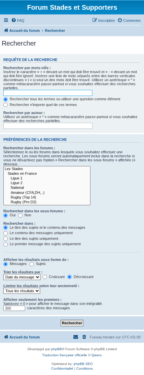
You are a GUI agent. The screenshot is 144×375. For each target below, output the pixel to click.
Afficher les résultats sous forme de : (36, 260)
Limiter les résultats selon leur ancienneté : (41, 286)
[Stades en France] (47, 173)
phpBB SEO (83, 364)
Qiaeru (96, 355)
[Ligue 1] (47, 178)
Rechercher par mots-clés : (27, 68)
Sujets (40, 264)
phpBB (56, 349)
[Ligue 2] (47, 183)
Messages (18, 264)
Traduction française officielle (64, 355)
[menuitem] (17, 20)
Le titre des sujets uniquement (33, 238)
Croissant (56, 277)
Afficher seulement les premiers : (32, 300)
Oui (12, 215)
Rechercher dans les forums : (29, 148)
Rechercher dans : (19, 223)
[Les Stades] (47, 169)
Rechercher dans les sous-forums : (34, 211)
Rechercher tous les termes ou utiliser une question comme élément (64, 99)
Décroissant (83, 277)
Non (27, 215)
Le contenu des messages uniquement (41, 233)
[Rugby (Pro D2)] (47, 202)
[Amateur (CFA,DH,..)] (47, 193)
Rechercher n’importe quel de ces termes (43, 105)
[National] (47, 187)
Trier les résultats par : (23, 272)
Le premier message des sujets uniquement (45, 244)
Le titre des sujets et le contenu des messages (47, 227)
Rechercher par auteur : (24, 113)
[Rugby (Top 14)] (47, 197)
